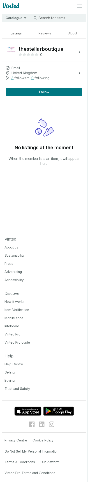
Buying (10, 380)
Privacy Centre (16, 440)
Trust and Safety (17, 388)
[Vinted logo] (10, 6)
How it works (15, 301)
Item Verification (17, 310)
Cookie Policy (42, 440)
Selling (10, 372)
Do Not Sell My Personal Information (31, 451)
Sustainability (15, 255)
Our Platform (50, 462)
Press (9, 263)
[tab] (16, 33)
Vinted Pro (13, 334)
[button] (44, 52)
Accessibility (14, 280)
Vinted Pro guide (17, 342)
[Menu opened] (79, 6)
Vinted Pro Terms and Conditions (30, 473)
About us (11, 247)
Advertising (13, 272)
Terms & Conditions (20, 462)
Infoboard (12, 326)
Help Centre (14, 364)
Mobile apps (14, 318)
